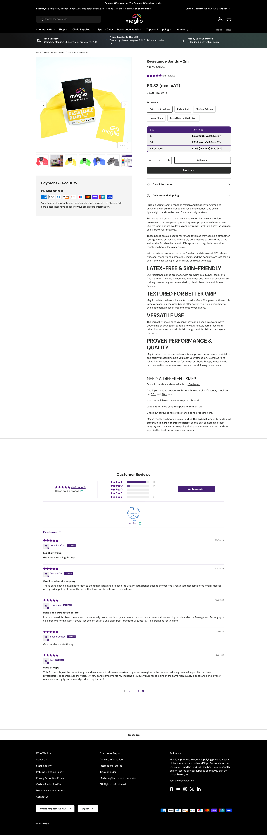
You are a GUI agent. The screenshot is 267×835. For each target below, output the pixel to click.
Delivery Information (111, 759)
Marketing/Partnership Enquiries (118, 778)
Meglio (46, 823)
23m (153, 394)
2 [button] (129, 691)
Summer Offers (45, 29)
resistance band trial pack (170, 406)
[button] (229, 18)
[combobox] (68, 18)
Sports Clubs (106, 29)
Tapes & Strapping (157, 29)
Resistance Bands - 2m (78, 52)
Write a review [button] (197, 489)
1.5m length (194, 384)
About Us (41, 759)
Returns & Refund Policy (50, 772)
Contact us (42, 796)
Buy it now (188, 170)
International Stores (111, 765)
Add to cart (203, 160)
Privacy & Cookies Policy (50, 778)
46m (164, 394)
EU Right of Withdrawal (113, 784)
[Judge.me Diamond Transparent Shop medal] (133, 513)
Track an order (108, 772)
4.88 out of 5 (78, 487)
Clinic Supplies (81, 29)
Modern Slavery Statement (51, 790)
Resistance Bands (128, 29)
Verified (133, 523)
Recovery (182, 29)
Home (38, 52)
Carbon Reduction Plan (49, 784)
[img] (50, 540)
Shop (62, 29)
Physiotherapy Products (55, 52)
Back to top (133, 734)
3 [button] (134, 691)
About (218, 29)
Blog (228, 29)
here (209, 412)
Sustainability (44, 765)
